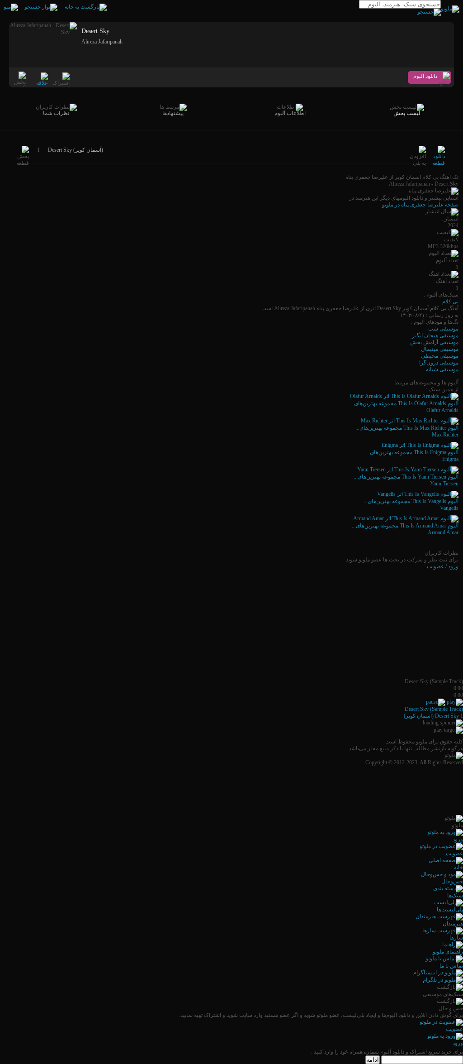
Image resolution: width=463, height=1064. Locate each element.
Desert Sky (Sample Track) (434, 709)
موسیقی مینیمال (439, 349)
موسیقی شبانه (442, 369)
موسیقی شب (443, 329)
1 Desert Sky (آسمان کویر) (433, 716)
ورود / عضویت (442, 566)
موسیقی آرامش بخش (434, 342)
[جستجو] (429, 12)
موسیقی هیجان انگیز (435, 335)
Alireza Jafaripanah (102, 41)
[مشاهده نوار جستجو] (40, 7)
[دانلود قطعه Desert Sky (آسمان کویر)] (438, 163)
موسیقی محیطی (439, 356)
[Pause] (435, 702)
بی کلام (450, 301)
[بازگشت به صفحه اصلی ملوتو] (86, 7)
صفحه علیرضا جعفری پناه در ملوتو (420, 204)
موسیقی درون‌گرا (438, 362)
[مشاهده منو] (11, 7)
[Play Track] (455, 702)
